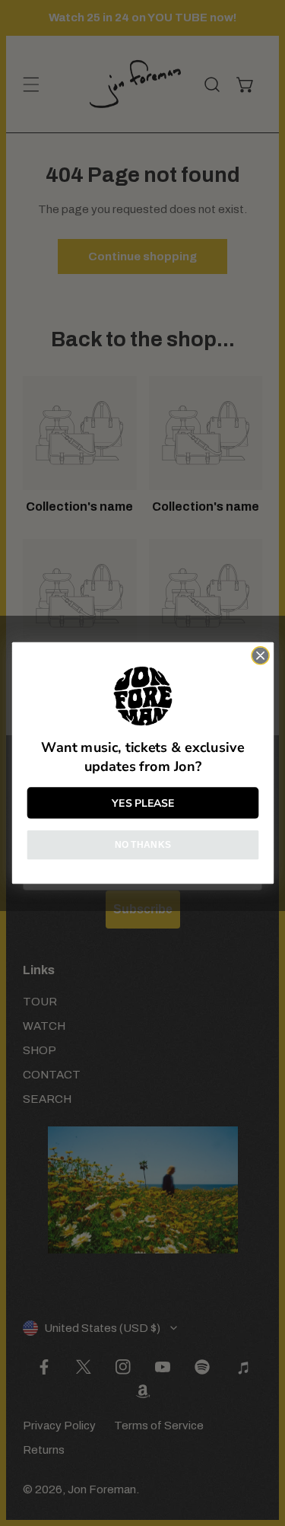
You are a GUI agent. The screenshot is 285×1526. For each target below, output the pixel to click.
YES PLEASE (143, 803)
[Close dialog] (260, 655)
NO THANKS (142, 844)
